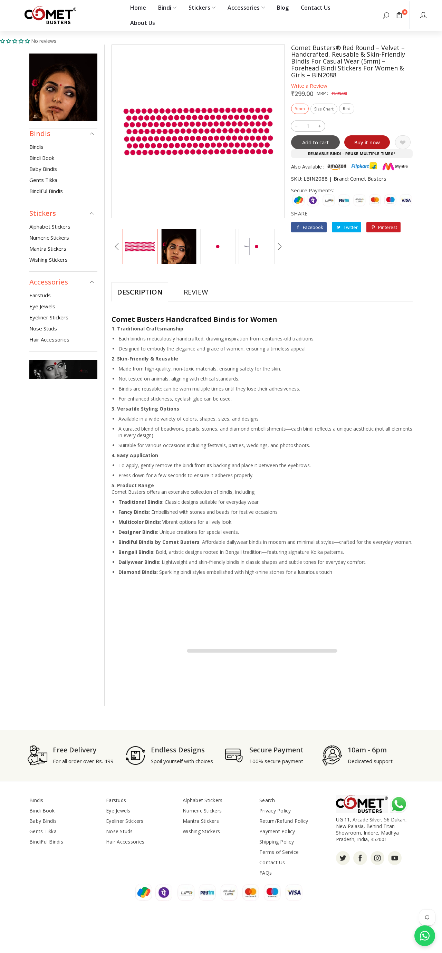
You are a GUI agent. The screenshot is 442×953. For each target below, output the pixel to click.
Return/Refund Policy (283, 821)
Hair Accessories (49, 339)
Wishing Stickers (48, 259)
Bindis (36, 146)
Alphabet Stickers (49, 226)
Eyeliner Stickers (48, 317)
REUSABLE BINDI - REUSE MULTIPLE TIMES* (352, 153)
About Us (142, 23)
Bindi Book (41, 157)
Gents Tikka (43, 179)
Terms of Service (279, 852)
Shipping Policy (276, 841)
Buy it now (367, 142)
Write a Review (309, 85)
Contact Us (315, 7)
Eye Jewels (42, 306)
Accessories (243, 7)
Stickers (199, 7)
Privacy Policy (275, 810)
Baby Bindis (43, 168)
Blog (283, 7)
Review (196, 292)
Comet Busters (368, 178)
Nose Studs (43, 328)
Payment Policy (277, 831)
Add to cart (315, 142)
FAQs (265, 872)
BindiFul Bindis (46, 190)
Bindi (164, 7)
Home (138, 7)
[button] (386, 15)
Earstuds (40, 295)
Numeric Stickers (49, 237)
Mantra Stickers (47, 248)
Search (267, 800)
